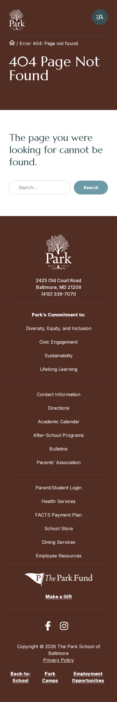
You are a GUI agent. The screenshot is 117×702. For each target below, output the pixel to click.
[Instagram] (64, 626)
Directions (58, 408)
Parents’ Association (59, 462)
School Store (58, 528)
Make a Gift (58, 596)
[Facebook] (48, 626)
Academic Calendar (59, 421)
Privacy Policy (58, 660)
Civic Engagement (58, 342)
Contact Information (58, 394)
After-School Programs (58, 435)
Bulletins (58, 449)
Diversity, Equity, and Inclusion (58, 328)
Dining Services (58, 542)
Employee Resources (59, 556)
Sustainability (59, 355)
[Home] (12, 43)
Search (90, 187)
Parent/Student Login (58, 487)
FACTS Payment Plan (58, 515)
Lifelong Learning (58, 369)
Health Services (58, 501)
